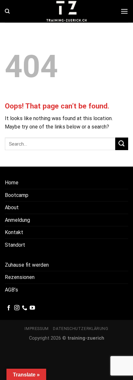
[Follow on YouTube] (32, 308)
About (12, 207)
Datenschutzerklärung (80, 328)
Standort (15, 245)
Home (11, 183)
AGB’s (11, 290)
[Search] (7, 11)
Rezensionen (20, 277)
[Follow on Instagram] (16, 308)
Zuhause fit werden (27, 265)
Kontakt (14, 232)
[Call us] (24, 308)
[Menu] (124, 11)
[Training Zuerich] (67, 11)
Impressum (37, 328)
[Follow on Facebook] (8, 308)
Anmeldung (17, 220)
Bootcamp (16, 195)
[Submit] (121, 144)
